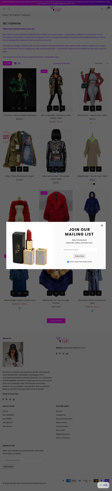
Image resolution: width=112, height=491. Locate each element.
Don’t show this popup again (81, 262)
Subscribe (79, 256)
